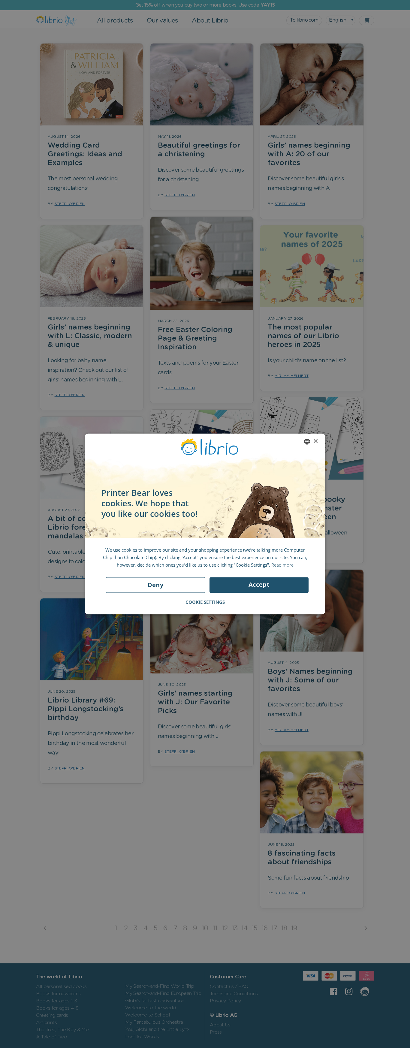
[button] (205, 602)
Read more (282, 565)
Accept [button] (259, 585)
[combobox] (307, 441)
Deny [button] (156, 585)
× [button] (315, 441)
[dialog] (205, 523)
